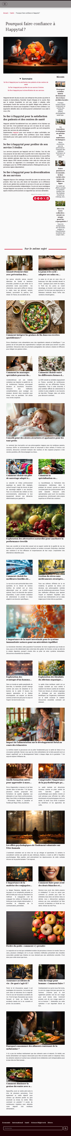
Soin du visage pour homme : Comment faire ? (51, 982)
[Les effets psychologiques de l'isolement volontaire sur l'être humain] (35, 827)
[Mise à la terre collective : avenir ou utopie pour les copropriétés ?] (60, 203)
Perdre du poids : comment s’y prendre (25, 946)
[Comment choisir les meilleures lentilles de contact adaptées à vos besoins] (19, 567)
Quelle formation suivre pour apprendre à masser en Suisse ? (19, 782)
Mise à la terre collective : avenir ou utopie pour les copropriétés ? (61, 215)
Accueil (5, 13)
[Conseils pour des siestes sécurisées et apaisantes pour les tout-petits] (35, 420)
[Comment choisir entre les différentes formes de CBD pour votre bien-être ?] (51, 363)
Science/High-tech (38, 1123)
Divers (50, 1123)
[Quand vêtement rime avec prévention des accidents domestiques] (19, 263)
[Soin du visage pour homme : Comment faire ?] (51, 972)
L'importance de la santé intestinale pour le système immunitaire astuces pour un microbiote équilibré (32, 641)
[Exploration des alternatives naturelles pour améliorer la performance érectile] (35, 520)
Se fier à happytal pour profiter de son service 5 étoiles (26, 87)
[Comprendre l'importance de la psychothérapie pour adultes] (51, 771)
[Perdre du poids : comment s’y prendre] (35, 928)
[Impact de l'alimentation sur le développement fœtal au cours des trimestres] (35, 724)
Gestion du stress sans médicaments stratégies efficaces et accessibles (50, 579)
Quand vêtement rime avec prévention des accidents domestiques (17, 274)
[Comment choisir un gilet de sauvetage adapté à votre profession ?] (19, 466)
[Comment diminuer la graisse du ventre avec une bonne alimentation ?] (19, 1074)
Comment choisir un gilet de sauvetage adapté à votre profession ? (19, 478)
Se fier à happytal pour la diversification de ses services (26, 90)
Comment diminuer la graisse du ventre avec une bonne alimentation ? (19, 1086)
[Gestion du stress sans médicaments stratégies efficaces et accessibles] (51, 567)
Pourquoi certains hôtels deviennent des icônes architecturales (61, 94)
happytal (15, 132)
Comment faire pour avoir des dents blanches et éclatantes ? (51, 885)
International (17, 1123)
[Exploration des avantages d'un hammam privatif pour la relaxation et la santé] (19, 668)
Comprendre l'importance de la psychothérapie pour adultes (51, 782)
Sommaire (27, 79)
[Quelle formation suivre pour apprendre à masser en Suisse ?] (19, 771)
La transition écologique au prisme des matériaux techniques (60, 133)
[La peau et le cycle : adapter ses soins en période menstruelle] (51, 263)
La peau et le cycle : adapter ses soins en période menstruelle (48, 274)
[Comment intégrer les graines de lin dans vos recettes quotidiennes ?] (35, 317)
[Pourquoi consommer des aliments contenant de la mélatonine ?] (35, 1028)
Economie (6, 1123)
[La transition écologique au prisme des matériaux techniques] (60, 121)
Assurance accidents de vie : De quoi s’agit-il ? (18, 982)
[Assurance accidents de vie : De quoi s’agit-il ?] (19, 972)
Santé (12, 13)
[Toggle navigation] (4, 4)
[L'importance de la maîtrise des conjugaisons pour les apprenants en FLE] (19, 874)
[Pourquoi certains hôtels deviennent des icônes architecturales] (60, 84)
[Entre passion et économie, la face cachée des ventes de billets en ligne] (60, 163)
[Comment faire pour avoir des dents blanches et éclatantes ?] (51, 874)
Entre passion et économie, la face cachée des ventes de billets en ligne (60, 175)
